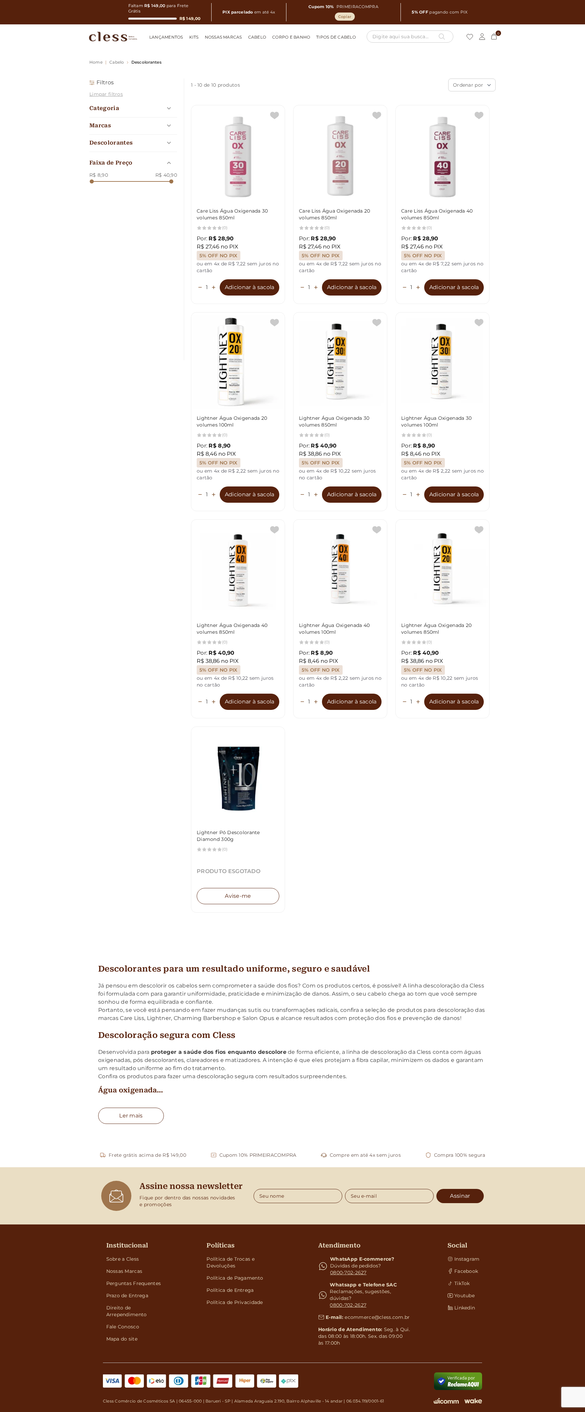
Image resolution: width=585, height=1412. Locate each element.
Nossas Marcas (223, 37)
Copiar (345, 16)
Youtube (464, 1295)
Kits (194, 37)
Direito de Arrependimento (126, 1311)
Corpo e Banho (291, 37)
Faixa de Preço (110, 162)
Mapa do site (121, 1339)
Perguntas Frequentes (133, 1283)
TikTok (462, 1283)
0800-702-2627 (348, 1272)
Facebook (466, 1271)
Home (96, 62)
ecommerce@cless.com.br (377, 1317)
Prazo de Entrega (127, 1295)
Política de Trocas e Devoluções (231, 1262)
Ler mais (131, 1115)
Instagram (466, 1259)
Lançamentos (166, 37)
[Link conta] (482, 36)
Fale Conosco (122, 1327)
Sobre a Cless (122, 1259)
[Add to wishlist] (274, 115)
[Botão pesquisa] (442, 36)
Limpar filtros (106, 94)
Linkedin (464, 1308)
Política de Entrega (230, 1290)
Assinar (460, 1196)
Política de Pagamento (235, 1278)
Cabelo (257, 37)
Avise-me (238, 896)
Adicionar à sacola (250, 287)
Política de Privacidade (235, 1302)
